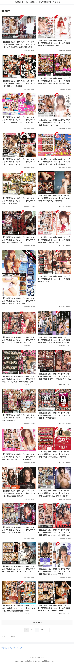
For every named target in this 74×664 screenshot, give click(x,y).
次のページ (37, 623)
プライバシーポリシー (37, 657)
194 (42, 630)
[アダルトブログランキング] (12, 648)
